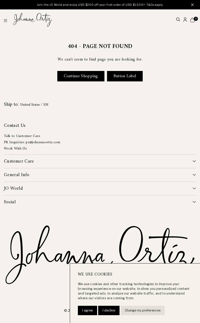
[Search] (178, 19)
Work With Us (15, 148)
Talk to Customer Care (22, 136)
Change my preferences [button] (142, 310)
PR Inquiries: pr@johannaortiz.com (32, 142)
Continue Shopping (81, 76)
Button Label (125, 76)
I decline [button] (109, 310)
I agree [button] (87, 310)
